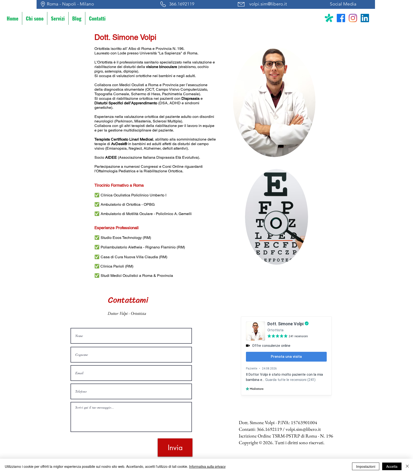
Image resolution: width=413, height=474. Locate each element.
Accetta (391, 466)
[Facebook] (341, 18)
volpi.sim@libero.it (268, 4)
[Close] (407, 466)
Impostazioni (365, 466)
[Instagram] (353, 18)
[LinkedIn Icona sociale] (365, 18)
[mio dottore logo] (329, 18)
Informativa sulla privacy (207, 466)
